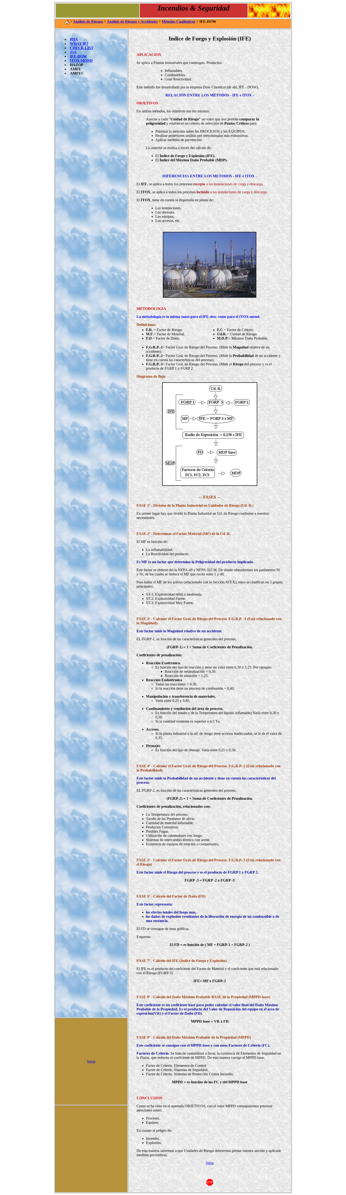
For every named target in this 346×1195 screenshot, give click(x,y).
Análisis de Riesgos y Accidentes (132, 22)
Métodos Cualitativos (178, 22)
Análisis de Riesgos (88, 22)
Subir (210, 1163)
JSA (73, 52)
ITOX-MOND (81, 61)
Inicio (91, 1061)
